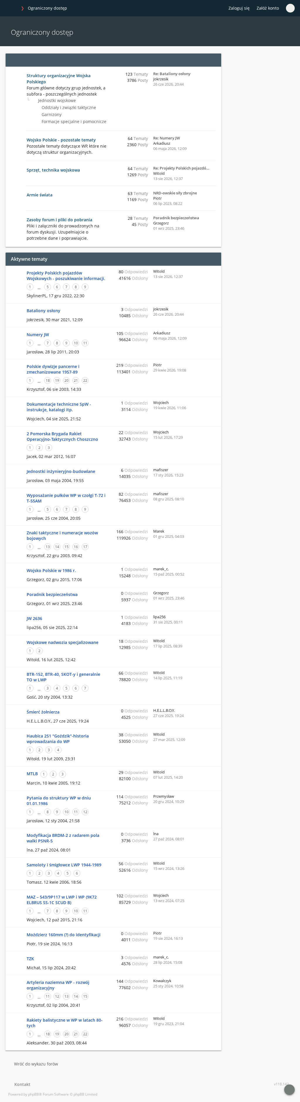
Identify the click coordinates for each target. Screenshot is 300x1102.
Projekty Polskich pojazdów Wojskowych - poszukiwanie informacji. (66, 275)
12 (85, 811)
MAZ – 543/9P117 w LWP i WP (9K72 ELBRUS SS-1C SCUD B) (62, 899)
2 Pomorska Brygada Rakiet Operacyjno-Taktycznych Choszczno (62, 436)
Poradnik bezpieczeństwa (176, 217)
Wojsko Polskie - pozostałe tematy (61, 140)
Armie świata (39, 195)
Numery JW (38, 334)
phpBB (33, 1094)
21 (76, 380)
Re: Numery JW (166, 138)
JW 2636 (34, 618)
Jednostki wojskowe (56, 100)
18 (48, 380)
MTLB (32, 773)
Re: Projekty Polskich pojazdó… (181, 168)
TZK (30, 958)
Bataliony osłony (43, 310)
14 (57, 546)
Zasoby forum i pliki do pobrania (59, 219)
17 (85, 546)
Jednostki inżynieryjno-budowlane (61, 471)
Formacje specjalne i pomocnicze (73, 121)
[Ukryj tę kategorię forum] (214, 60)
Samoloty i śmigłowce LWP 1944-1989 (64, 865)
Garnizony (51, 114)
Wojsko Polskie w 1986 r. (51, 570)
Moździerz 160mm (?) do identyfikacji (63, 934)
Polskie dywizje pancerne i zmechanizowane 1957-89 (53, 369)
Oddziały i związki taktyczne (68, 107)
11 (85, 343)
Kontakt (21, 1084)
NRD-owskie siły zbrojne (175, 193)
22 (85, 380)
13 (48, 546)
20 (66, 380)
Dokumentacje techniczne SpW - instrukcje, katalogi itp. (59, 406)
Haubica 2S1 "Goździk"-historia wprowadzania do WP (58, 738)
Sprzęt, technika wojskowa (53, 170)
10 (76, 343)
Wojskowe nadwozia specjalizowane (62, 642)
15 (66, 546)
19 (57, 380)
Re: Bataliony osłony (171, 73)
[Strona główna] (11, 8)
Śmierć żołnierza (43, 712)
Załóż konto (268, 8)
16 (76, 546)
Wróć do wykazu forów (36, 1064)
